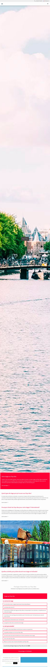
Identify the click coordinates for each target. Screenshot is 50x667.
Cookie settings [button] (8, 663)
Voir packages (5, 485)
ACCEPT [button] (15, 663)
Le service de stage (8, 601)
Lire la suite (4, 502)
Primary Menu (48, 4)
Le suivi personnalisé (8, 626)
